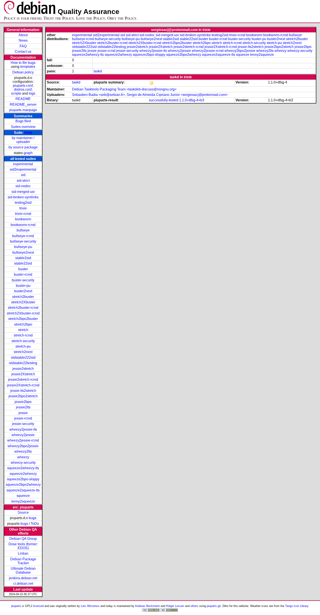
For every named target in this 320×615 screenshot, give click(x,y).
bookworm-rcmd (23, 225)
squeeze (23, 496)
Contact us (23, 51)
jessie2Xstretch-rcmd (23, 385)
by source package (23, 147)
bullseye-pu (23, 247)
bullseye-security (23, 241)
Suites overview (23, 127)
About (23, 35)
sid (23, 175)
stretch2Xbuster (23, 302)
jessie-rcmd (23, 418)
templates (27, 66)
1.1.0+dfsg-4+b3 (191, 100)
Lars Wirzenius (90, 606)
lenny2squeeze (23, 501)
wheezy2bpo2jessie (23, 446)
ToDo (35, 523)
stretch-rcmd (23, 335)
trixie (28, 132)
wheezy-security (23, 462)
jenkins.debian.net (23, 578)
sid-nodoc (23, 186)
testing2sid (23, 202)
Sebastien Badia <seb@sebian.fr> (98, 95)
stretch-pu (23, 346)
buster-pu (23, 285)
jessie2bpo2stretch (23, 396)
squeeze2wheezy (23, 474)
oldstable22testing (23, 363)
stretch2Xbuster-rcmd (23, 313)
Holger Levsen (175, 606)
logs (32, 93)
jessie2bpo (23, 402)
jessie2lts (23, 407)
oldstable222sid (23, 357)
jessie (23, 413)
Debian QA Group (23, 538)
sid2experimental (23, 169)
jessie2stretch (23, 368)
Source (23, 512)
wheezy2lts (23, 451)
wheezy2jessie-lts (23, 429)
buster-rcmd (23, 274)
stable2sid (23, 258)
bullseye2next (23, 252)
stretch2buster (23, 297)
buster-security (23, 280)
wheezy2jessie (23, 435)
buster (23, 269)
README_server (23, 104)
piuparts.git (214, 606)
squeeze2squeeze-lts (23, 490)
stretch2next (23, 352)
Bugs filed (23, 121)
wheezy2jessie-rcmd (23, 440)
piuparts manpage (23, 110)
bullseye (23, 230)
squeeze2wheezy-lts (23, 468)
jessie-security (23, 424)
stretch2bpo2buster (23, 319)
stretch (23, 330)
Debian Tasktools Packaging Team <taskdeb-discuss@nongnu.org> (124, 89)
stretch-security (23, 341)
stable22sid (23, 263)
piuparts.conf (23, 85)
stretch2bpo (23, 324)
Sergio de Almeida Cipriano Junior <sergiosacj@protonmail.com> (177, 95)
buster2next (23, 291)
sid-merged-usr (23, 192)
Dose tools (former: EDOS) (23, 546)
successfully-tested (163, 100)
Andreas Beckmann (147, 606)
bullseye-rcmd (23, 236)
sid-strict (23, 180)
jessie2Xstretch (23, 374)
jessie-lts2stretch (23, 390)
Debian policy (23, 72)
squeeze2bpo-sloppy (23, 479)
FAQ (23, 46)
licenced (38, 606)
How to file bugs (23, 63)
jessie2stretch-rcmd (23, 379)
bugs (32, 518)
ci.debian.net (23, 583)
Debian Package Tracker (23, 561)
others (194, 606)
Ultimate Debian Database (23, 570)
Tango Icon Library (296, 606)
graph (28, 153)
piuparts (16, 606)
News (23, 40)
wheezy (23, 457)
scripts (16, 93)
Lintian (23, 553)
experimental (23, 164)
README (23, 99)
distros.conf (23, 89)
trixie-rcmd (23, 214)
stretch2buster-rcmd (23, 307)
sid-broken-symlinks (23, 197)
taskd (98, 71)
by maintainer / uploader (23, 140)
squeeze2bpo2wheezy (23, 484)
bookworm (23, 219)
